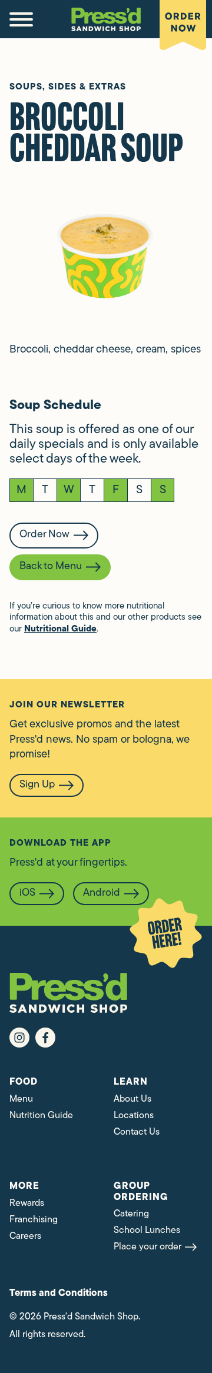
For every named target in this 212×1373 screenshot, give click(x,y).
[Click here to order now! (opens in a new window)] (165, 933)
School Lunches (147, 1230)
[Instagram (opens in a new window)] (19, 1038)
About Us (132, 1099)
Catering (131, 1214)
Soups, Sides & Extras (67, 87)
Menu (21, 1099)
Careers (25, 1236)
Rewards (26, 1203)
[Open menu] (21, 19)
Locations (134, 1116)
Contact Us (137, 1132)
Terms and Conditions (58, 1293)
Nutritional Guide (60, 629)
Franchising (33, 1220)
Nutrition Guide (41, 1116)
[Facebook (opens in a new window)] (45, 1038)
